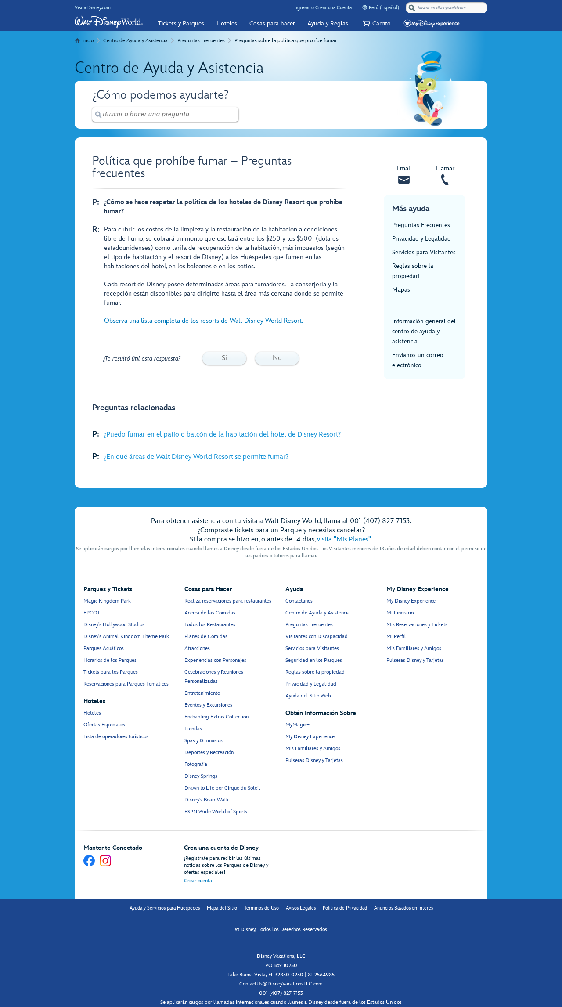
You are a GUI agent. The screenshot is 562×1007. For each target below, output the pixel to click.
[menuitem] (364, 7)
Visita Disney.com (93, 8)
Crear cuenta (198, 880)
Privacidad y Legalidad (421, 238)
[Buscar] (411, 7)
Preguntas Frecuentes (201, 40)
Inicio (88, 40)
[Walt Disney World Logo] (109, 22)
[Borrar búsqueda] (232, 114)
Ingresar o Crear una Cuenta (322, 8)
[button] (375, 23)
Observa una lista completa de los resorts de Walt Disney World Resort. (203, 321)
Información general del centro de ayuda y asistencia (424, 331)
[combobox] (447, 8)
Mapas (401, 289)
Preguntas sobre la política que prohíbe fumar (285, 40)
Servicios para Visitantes (424, 252)
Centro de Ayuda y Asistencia (135, 40)
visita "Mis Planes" (344, 539)
